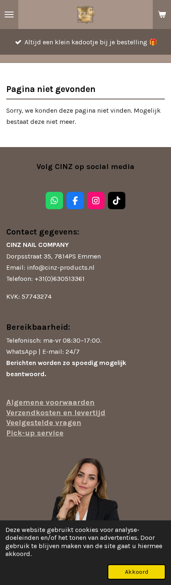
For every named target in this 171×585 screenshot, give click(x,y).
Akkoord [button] (136, 571)
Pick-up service (35, 433)
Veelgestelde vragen (43, 422)
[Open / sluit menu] (9, 14)
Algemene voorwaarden (50, 402)
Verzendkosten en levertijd (55, 412)
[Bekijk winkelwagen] (162, 14)
